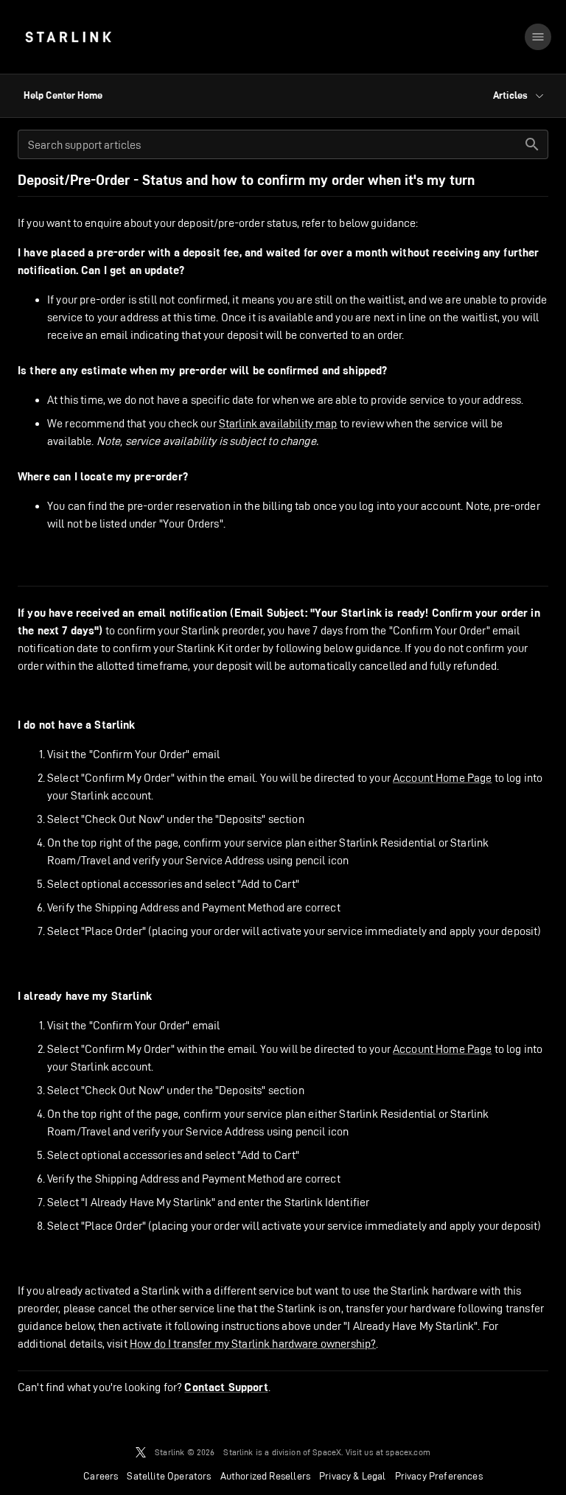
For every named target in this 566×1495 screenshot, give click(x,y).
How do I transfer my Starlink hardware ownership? (253, 1343)
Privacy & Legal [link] (352, 1476)
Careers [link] (100, 1476)
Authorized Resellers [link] (265, 1476)
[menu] (538, 37)
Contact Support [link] (226, 1387)
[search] (532, 144)
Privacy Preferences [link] (439, 1476)
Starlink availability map (278, 423)
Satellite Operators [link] (169, 1476)
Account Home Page (442, 777)
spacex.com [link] (407, 1452)
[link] (68, 36)
